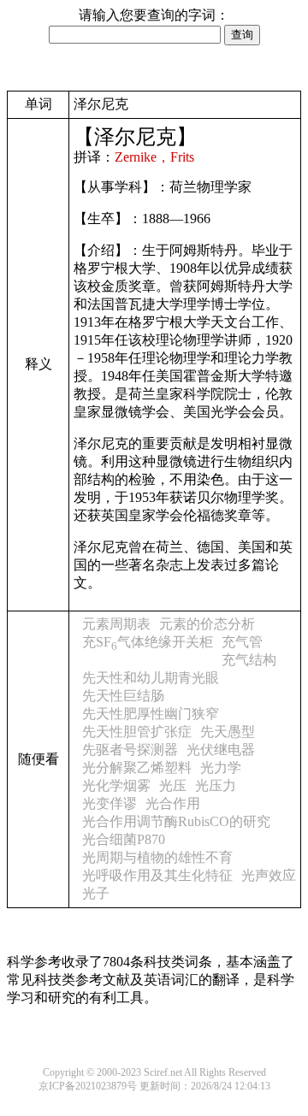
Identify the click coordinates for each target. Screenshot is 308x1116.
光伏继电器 (221, 749)
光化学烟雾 (116, 785)
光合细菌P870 (123, 839)
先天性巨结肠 (123, 695)
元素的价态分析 (207, 624)
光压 (173, 785)
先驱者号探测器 (130, 749)
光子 (96, 893)
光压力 (215, 785)
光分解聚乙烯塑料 (137, 767)
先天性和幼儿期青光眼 (150, 677)
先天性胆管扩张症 (137, 731)
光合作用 (172, 803)
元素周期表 (116, 624)
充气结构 (249, 659)
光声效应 (268, 875)
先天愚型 (227, 731)
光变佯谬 (109, 803)
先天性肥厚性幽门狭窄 (150, 713)
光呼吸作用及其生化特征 (157, 875)
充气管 (242, 642)
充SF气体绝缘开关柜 (147, 642)
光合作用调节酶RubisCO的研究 (176, 821)
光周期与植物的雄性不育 (157, 857)
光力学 (220, 767)
